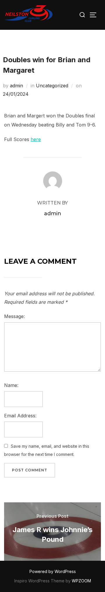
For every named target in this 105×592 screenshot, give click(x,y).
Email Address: (20, 416)
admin (16, 85)
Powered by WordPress (52, 571)
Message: (14, 316)
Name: (11, 385)
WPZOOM (81, 580)
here (36, 139)
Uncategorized (52, 85)
